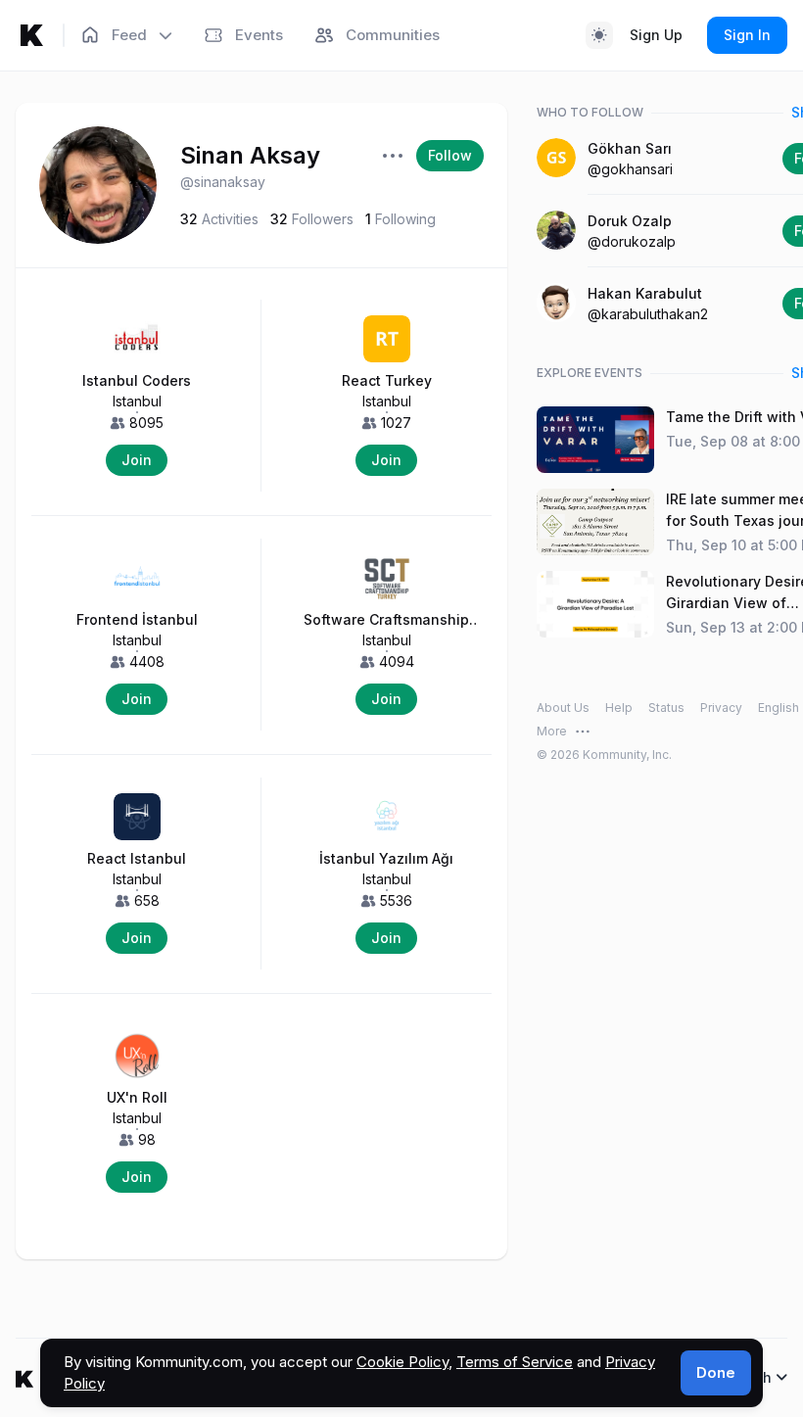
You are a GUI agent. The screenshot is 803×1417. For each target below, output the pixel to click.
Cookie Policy (402, 1361)
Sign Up (656, 34)
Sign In (747, 34)
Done (715, 1372)
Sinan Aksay (250, 155)
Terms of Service (514, 1361)
